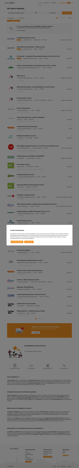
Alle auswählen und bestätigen (17, 241)
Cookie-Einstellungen (29, 241)
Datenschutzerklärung (29, 238)
